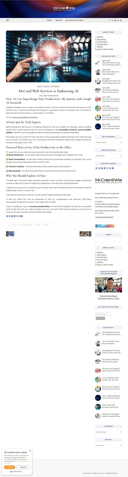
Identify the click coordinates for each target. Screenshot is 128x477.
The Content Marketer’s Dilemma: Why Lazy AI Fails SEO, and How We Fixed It (110, 91)
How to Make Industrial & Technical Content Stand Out (111, 127)
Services (59, 20)
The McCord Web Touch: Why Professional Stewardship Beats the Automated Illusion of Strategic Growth (110, 73)
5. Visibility (99, 47)
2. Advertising (100, 39)
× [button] (29, 451)
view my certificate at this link (25, 117)
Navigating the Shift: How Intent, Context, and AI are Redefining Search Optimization (111, 82)
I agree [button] (9, 467)
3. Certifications (101, 42)
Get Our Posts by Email (75, 20)
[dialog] (17, 462)
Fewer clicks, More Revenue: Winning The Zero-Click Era (110, 406)
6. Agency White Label (104, 49)
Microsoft (55, 86)
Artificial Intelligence (26, 224)
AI (9, 224)
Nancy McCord (54, 95)
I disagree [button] (23, 467)
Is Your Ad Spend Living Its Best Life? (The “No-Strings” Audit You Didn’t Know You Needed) (110, 109)
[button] (17, 472)
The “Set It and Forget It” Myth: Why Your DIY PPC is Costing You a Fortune (111, 100)
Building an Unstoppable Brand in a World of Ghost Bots (111, 415)
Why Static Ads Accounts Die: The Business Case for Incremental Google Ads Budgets (111, 64)
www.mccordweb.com (104, 217)
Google (46, 86)
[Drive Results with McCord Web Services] (10, 233)
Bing (40, 86)
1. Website (99, 37)
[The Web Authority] (64, 9)
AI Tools (15, 224)
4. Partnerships (101, 44)
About (49, 20)
